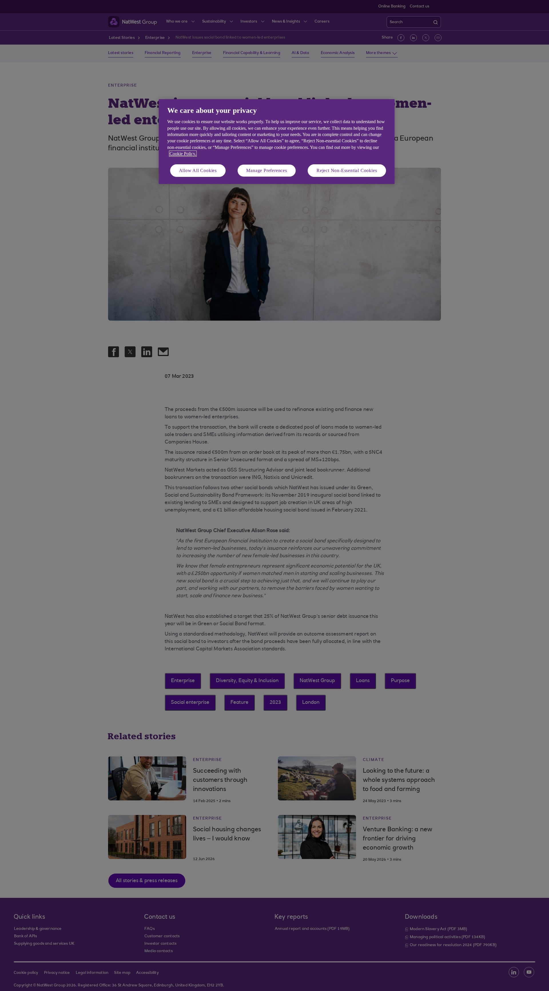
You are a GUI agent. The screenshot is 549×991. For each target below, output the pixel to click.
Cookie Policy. (183, 153)
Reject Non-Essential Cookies (347, 170)
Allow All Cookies (198, 170)
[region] (277, 141)
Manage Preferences (266, 170)
